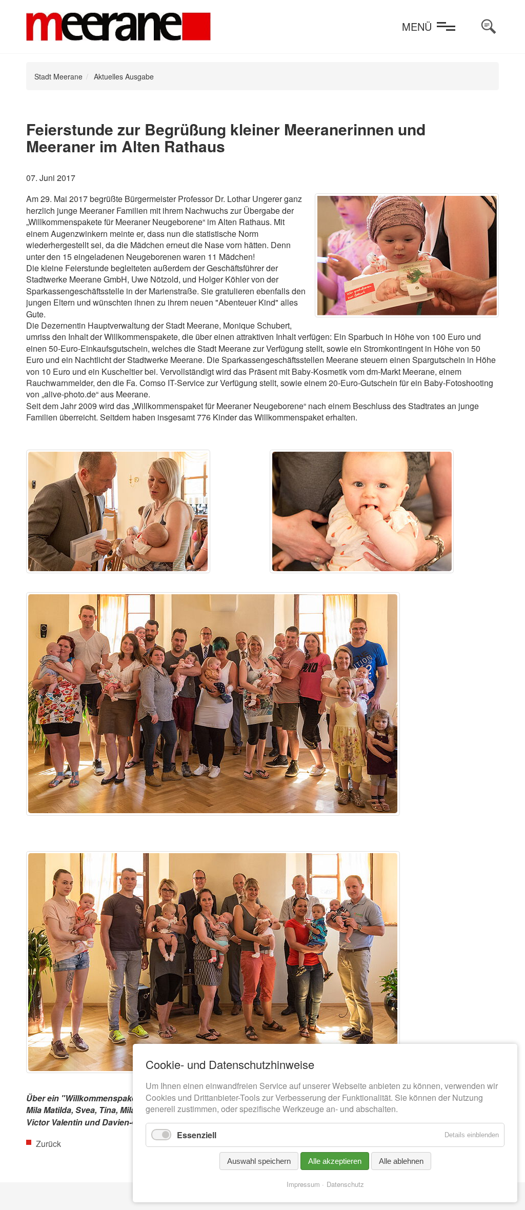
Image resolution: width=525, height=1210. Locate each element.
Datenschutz (345, 1184)
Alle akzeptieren (334, 1161)
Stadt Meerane (58, 76)
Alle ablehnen (401, 1161)
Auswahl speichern (259, 1161)
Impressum (303, 1184)
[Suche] (488, 26)
